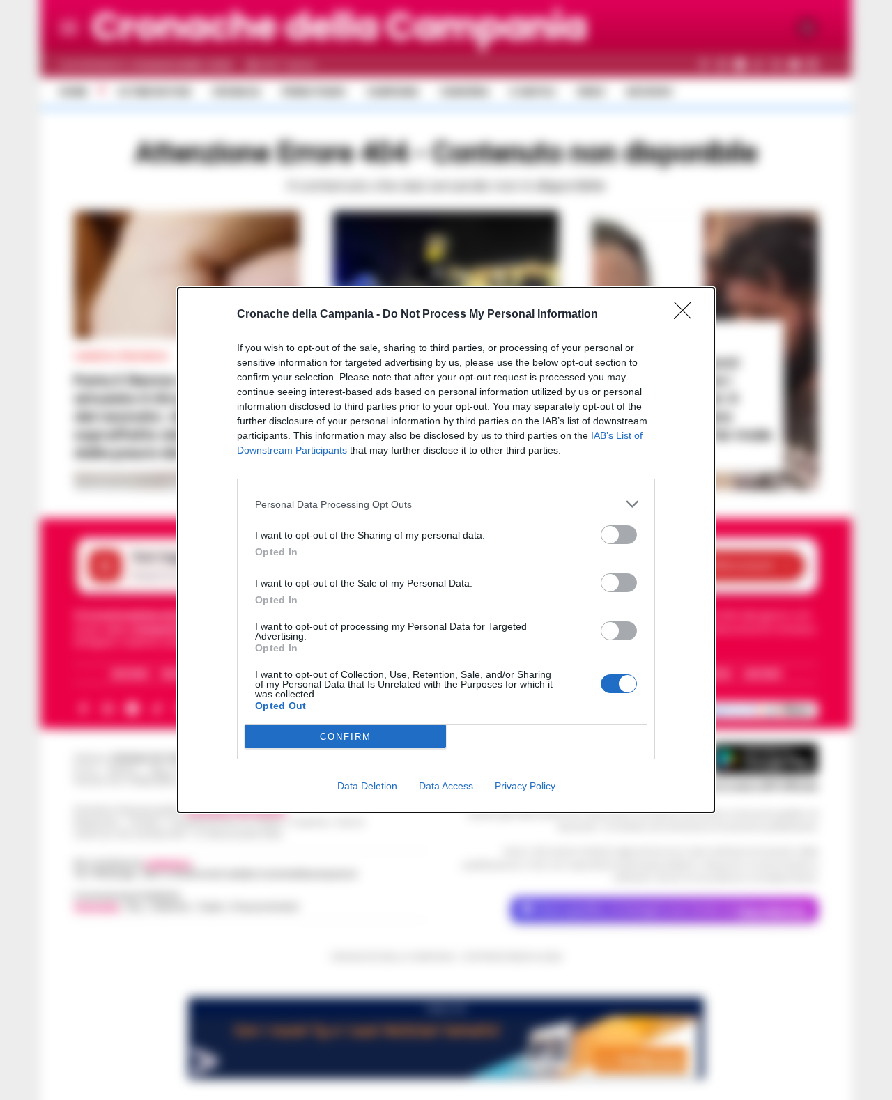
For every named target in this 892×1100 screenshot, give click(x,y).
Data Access (446, 785)
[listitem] (446, 504)
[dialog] (446, 550)
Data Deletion (367, 785)
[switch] (619, 534)
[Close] (687, 315)
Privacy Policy (525, 785)
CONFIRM (345, 736)
